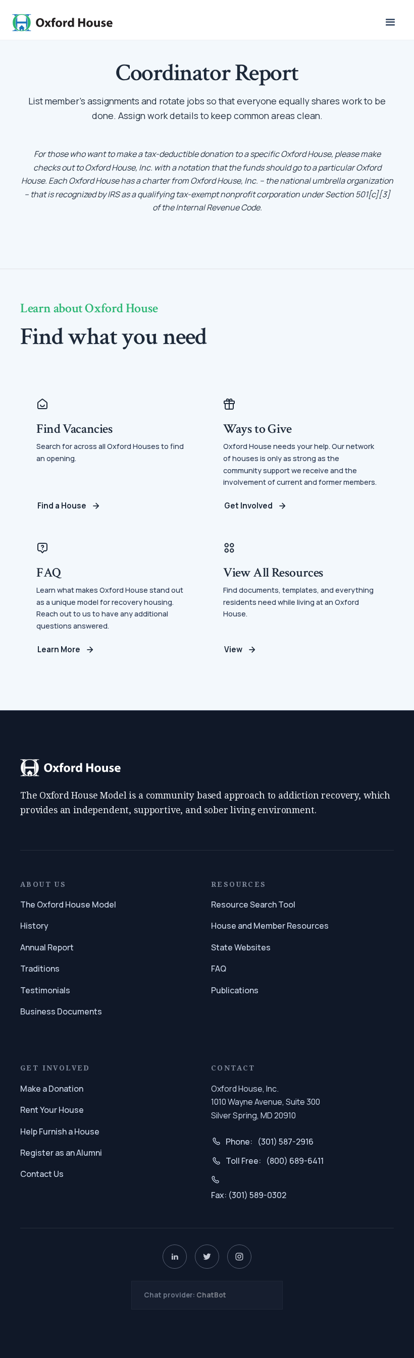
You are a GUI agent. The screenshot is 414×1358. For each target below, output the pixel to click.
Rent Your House (52, 1109)
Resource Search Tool (253, 904)
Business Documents (61, 1011)
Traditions (40, 968)
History (34, 925)
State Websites (241, 947)
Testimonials (45, 990)
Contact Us (42, 1173)
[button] (390, 23)
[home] (62, 22)
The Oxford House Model (68, 904)
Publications (234, 990)
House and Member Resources (270, 925)
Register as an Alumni (61, 1152)
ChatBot (211, 1294)
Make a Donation (51, 1088)
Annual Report (47, 947)
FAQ (218, 968)
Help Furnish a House (59, 1131)
